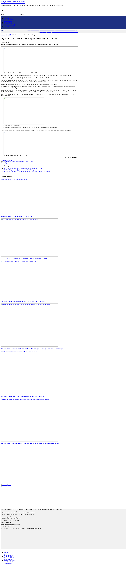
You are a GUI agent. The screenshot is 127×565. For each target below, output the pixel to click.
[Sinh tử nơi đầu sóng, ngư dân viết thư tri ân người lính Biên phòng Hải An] (29, 393)
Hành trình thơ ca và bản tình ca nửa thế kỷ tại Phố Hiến (18, 216)
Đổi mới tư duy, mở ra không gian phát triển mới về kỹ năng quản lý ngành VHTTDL (24, 168)
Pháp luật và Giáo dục (9, 26)
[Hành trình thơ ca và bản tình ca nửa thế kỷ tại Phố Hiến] (25, 213)
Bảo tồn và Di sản (8, 21)
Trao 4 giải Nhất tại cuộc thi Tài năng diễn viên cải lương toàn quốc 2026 (23, 301)
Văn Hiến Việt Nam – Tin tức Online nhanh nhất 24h (13, 3)
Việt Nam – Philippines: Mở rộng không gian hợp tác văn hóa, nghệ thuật (21, 170)
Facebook (3, 160)
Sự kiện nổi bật (7, 18)
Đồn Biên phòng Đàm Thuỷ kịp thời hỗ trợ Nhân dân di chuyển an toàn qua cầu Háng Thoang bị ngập (32, 348)
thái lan (22, 161)
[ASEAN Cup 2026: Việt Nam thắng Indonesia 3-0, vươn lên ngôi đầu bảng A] (29, 256)
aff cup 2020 (8, 161)
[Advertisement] (39, 465)
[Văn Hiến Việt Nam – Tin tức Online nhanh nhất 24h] (14, 1)
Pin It (14, 160)
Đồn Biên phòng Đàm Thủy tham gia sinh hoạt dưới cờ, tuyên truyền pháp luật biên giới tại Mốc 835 (31, 443)
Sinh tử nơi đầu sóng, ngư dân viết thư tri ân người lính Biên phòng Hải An (23, 396)
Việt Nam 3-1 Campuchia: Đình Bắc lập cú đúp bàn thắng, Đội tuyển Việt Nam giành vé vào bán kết (27, 171)
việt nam (31, 161)
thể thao (26, 161)
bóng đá (13, 161)
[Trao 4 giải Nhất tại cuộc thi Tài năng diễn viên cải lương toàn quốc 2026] (29, 298)
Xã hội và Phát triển (8, 22)
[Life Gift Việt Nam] (6, 485)
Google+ (10, 160)
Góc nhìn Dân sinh (8, 563)
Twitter (6, 160)
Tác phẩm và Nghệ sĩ (8, 23)
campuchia (18, 161)
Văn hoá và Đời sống (8, 19)
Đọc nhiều (8, 35)
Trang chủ (3, 35)
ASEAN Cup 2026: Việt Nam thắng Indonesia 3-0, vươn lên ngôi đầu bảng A (24, 258)
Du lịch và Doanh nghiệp (9, 25)
